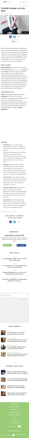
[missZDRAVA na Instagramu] (17, 423)
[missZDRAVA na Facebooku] (11, 423)
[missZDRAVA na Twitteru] (14, 423)
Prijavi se (7, 245)
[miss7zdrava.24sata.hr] (6, 2)
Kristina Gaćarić (8, 13)
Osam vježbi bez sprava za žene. (8, 211)
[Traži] (20, 2)
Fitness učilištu (17, 69)
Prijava (22, 245)
